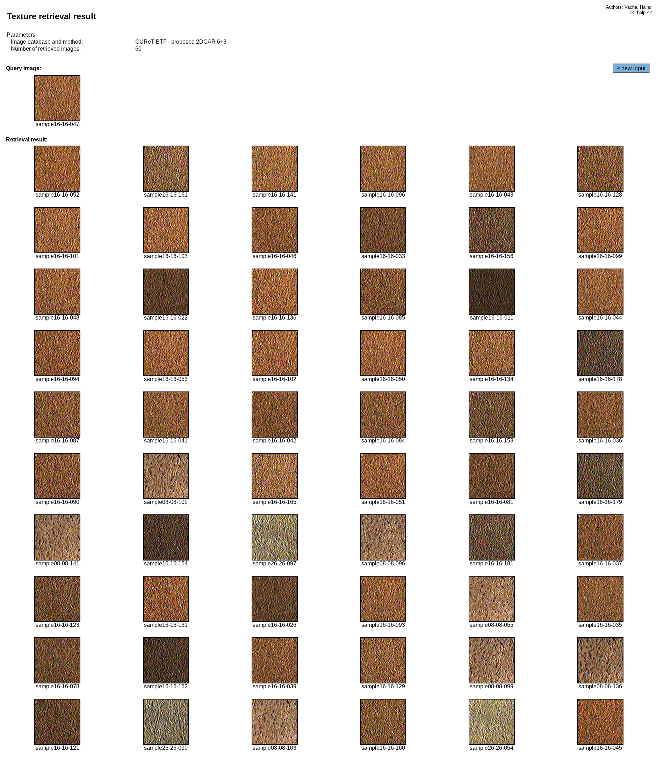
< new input (631, 68)
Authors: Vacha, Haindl (629, 7)
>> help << (641, 12)
